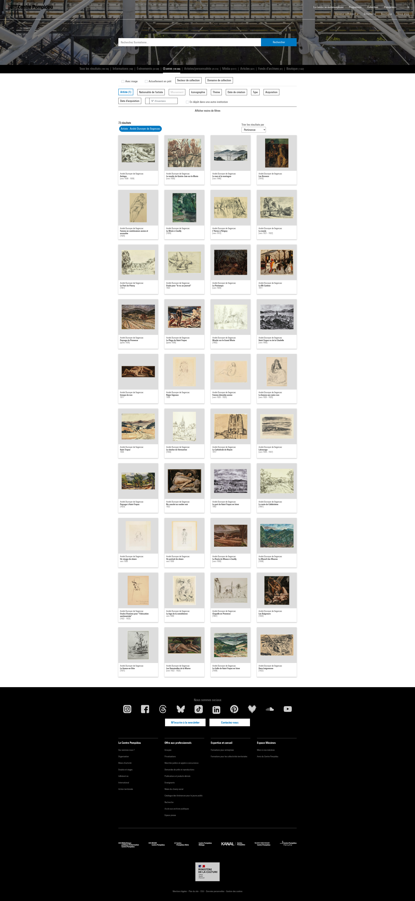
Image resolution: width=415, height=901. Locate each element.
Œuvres (171, 69)
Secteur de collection (188, 80)
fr (409, 7)
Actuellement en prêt (159, 81)
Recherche (169, 802)
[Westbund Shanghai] (265, 847)
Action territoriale (125, 789)
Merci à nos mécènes (266, 750)
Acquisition (271, 92)
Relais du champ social (174, 789)
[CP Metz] (184, 847)
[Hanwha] (288, 847)
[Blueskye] (181, 710)
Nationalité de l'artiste (151, 92)
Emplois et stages (125, 769)
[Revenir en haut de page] (407, 893)
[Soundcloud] (270, 710)
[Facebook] (145, 710)
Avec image (131, 81)
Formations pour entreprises (222, 750)
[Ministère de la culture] (207, 871)
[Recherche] (402, 5)
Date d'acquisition (129, 101)
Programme (355, 7)
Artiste (125, 92)
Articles (247, 69)
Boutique (388, 14)
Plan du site (194, 891)
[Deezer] (252, 710)
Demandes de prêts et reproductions (179, 769)
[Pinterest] (234, 710)
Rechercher (279, 42)
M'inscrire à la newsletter (185, 722)
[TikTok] (199, 710)
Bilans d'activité (124, 763)
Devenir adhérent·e (348, 14)
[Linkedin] (216, 710)
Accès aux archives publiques (177, 808)
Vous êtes (403, 14)
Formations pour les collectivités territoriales (229, 756)
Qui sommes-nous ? (126, 750)
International (123, 782)
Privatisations (170, 756)
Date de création (236, 92)
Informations (123, 69)
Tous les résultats (94, 69)
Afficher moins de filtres (207, 110)
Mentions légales (180, 891)
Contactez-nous (229, 722)
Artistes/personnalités (201, 69)
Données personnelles (215, 891)
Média (229, 69)
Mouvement (177, 92)
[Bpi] (131, 847)
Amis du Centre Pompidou (267, 756)
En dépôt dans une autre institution (208, 102)
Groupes (168, 750)
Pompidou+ (390, 7)
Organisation (123, 756)
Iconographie (198, 92)
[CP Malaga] (208, 847)
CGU (202, 891)
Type (255, 92)
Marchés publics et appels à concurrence (181, 763)
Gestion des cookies (234, 891)
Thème (216, 92)
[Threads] (163, 710)
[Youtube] (288, 710)
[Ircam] (159, 847)
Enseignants (170, 782)
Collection (373, 7)
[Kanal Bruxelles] (235, 847)
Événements (148, 69)
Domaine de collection (219, 80)
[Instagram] (127, 710)
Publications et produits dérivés (177, 776)
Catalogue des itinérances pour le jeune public (184, 795)
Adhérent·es (123, 776)
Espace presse (170, 815)
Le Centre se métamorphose (329, 7)
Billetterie (370, 14)
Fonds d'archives (270, 69)
